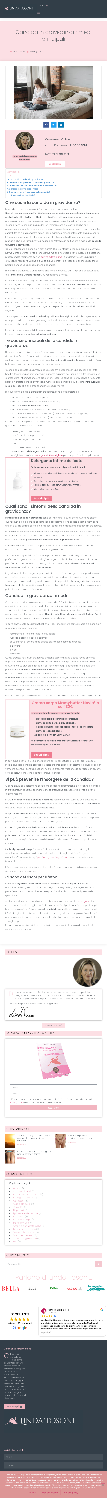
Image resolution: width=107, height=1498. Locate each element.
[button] (39, 13)
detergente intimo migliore (49, 455)
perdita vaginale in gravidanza (53, 857)
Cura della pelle (21, 1203)
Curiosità (17, 1207)
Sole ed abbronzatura (24, 1232)
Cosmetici (18, 1200)
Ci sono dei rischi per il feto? (23, 195)
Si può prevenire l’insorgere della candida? (29, 192)
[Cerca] (98, 1264)
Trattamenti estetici (23, 1235)
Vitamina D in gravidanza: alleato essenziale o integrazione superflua (34, 1138)
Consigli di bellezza (23, 1197)
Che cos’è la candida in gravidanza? (26, 179)
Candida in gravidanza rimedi (23, 189)
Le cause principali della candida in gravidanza (32, 182)
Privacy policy (17, 1102)
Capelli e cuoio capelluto (26, 1194)
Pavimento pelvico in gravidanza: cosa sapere (80, 1137)
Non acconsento (50, 1492)
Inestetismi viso (21, 1222)
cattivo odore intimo (51, 256)
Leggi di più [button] (46, 1332)
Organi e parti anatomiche (27, 1225)
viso (15, 1241)
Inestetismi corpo (22, 1219)
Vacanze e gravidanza (25, 1238)
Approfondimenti (22, 1191)
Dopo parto (19, 1210)
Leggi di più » (21, 1144)
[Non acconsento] (103, 1484)
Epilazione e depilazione (25, 1213)
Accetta (33, 1492)
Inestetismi (18, 1216)
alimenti (17, 1188)
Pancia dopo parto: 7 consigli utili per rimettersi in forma (34, 1153)
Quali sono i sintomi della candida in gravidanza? (33, 185)
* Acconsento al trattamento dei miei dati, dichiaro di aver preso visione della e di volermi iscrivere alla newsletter (51, 1101)
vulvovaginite (82, 901)
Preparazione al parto (24, 1229)
